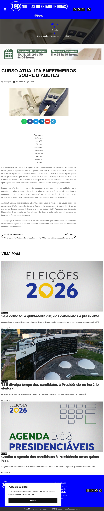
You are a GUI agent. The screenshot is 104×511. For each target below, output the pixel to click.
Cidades (4, 313)
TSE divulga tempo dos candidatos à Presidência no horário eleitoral (50, 386)
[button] (5, 9)
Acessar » (5, 328)
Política (4, 454)
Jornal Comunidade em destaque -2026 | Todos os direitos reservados (52, 509)
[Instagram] (74, 9)
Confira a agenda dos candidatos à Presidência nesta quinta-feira (50, 458)
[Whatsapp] (83, 9)
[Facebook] (79, 9)
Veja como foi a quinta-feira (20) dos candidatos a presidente (50, 316)
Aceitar (33, 500)
